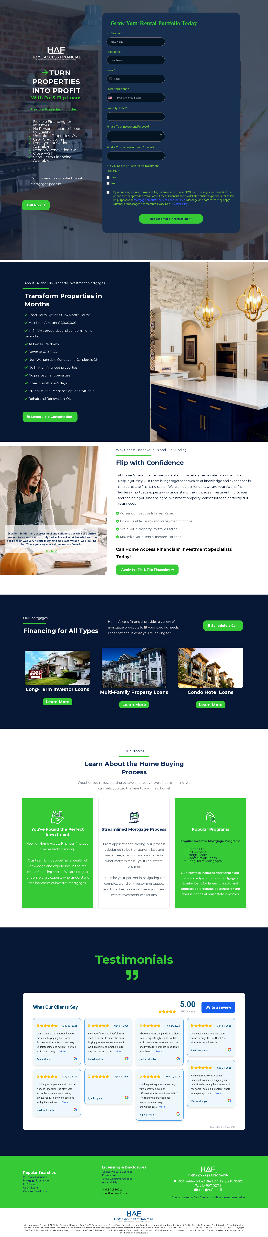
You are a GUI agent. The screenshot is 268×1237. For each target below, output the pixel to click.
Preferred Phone (118, 88)
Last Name (114, 51)
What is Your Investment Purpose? (128, 126)
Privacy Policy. (179, 204)
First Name (114, 33)
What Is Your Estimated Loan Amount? (130, 147)
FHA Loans (29, 1184)
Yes (113, 177)
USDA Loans (30, 1187)
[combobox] (111, 97)
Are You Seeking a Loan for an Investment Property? (133, 168)
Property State (117, 108)
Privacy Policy (110, 1175)
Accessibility (110, 1182)
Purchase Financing (35, 1177)
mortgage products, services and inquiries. (160, 200)
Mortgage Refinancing (36, 1180)
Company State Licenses (117, 1171)
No (113, 183)
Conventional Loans (35, 1191)
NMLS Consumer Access (117, 1178)
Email (111, 70)
